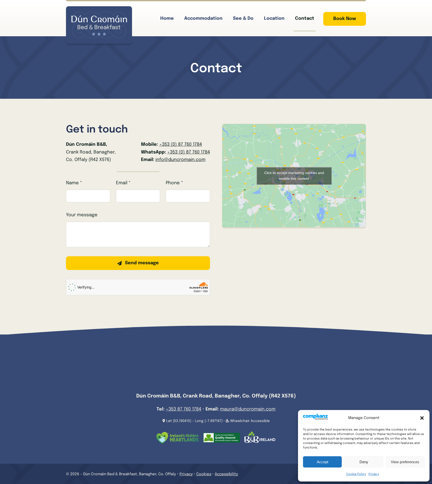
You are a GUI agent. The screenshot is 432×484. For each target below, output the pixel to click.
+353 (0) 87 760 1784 (180, 144)
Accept (322, 462)
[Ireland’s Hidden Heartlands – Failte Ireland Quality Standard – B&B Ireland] (216, 434)
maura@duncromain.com (248, 409)
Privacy (373, 474)
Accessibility (226, 474)
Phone (174, 183)
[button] (422, 418)
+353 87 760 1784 (183, 409)
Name (74, 183)
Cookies (203, 474)
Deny (364, 462)
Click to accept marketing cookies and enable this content (294, 175)
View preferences (405, 462)
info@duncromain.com (181, 160)
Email (123, 183)
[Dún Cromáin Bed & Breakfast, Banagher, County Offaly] (99, 14)
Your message (82, 215)
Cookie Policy (356, 474)
